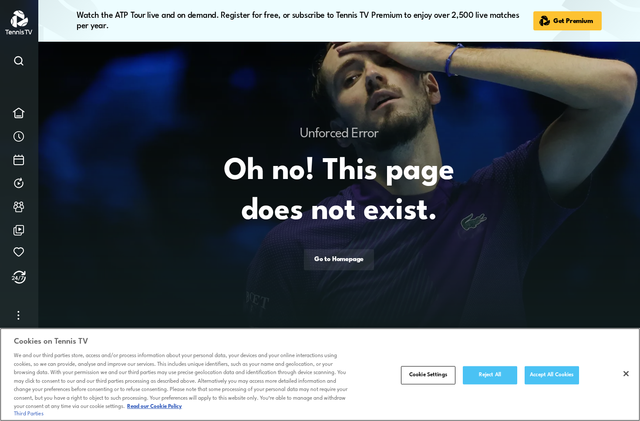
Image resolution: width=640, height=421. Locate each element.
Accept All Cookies (551, 375)
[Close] (626, 373)
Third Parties (29, 414)
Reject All (490, 375)
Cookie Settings (428, 375)
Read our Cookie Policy (154, 406)
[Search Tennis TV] (19, 63)
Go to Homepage (339, 259)
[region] (320, 374)
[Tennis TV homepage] (19, 33)
